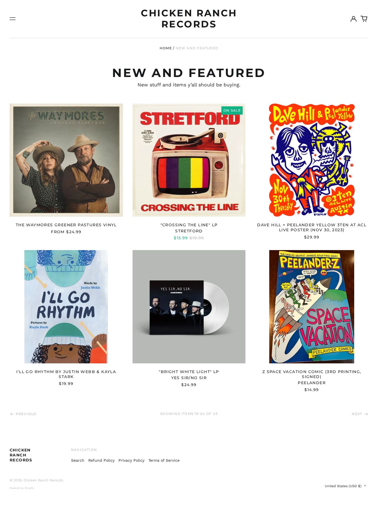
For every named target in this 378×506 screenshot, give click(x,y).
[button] (364, 18)
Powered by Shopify (22, 488)
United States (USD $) (344, 486)
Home (166, 48)
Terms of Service (164, 460)
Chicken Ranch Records (189, 18)
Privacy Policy (131, 460)
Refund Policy (101, 460)
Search (77, 460)
